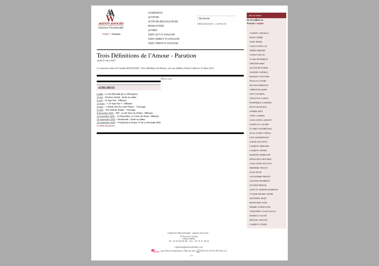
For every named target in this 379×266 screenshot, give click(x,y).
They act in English (161, 34)
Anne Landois (257, 115)
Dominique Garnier (260, 102)
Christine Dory (258, 89)
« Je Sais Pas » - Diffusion (119, 103)
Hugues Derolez (259, 85)
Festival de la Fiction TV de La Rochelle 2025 (139, 122)
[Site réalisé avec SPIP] (155, 251)
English (105, 34)
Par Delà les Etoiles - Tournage (120, 110)
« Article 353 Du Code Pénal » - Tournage (125, 107)
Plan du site (189, 251)
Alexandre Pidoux (260, 176)
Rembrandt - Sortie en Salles (131, 119)
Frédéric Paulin (258, 167)
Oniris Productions (173, 251)
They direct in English (163, 39)
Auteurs (153, 17)
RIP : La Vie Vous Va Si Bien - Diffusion (134, 113)
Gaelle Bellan (258, 46)
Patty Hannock (258, 107)
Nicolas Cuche (258, 80)
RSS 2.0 (223, 251)
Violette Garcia (259, 98)
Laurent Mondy (258, 150)
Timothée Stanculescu (263, 211)
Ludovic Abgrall (259, 33)
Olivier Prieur (258, 185)
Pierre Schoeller (260, 207)
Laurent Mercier (259, 146)
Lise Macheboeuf (259, 137)
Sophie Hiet (256, 111)
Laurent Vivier (258, 224)
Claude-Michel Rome (261, 193)
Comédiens (155, 12)
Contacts (220, 23)
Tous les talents (255, 15)
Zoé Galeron (257, 93)
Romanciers (156, 25)
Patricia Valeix (258, 215)
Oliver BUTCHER (259, 67)
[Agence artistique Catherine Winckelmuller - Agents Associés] (111, 29)
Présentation (205, 23)
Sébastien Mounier (260, 159)
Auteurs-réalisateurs (163, 21)
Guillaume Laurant (261, 120)
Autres (152, 30)
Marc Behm (256, 41)
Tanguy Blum (257, 54)
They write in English (163, 43)
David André (256, 37)
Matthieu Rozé (258, 198)
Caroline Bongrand (105, 126)
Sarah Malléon (258, 141)
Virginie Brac (257, 63)
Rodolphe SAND (258, 202)
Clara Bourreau (259, 59)
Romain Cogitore (259, 76)
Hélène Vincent (259, 220)
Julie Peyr (255, 172)
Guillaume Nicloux (261, 163)
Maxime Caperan (259, 72)
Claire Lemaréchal (261, 128)
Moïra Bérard (257, 50)
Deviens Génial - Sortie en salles (120, 97)
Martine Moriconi (260, 154)
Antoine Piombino (260, 180)
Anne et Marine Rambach (264, 189)
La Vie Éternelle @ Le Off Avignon (121, 94)
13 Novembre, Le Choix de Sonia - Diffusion (138, 116)
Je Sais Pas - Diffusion (116, 100)
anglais (260, 23)
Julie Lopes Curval (260, 133)
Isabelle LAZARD (259, 124)
